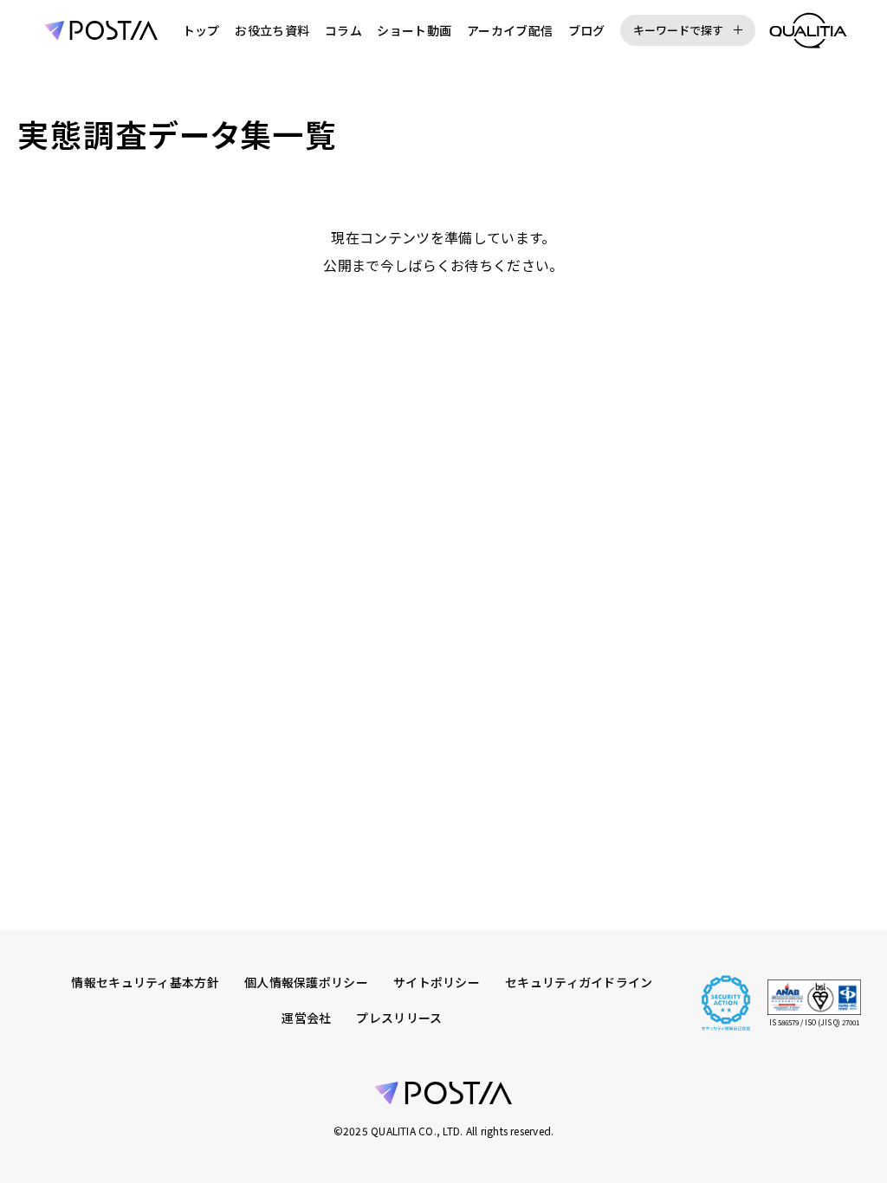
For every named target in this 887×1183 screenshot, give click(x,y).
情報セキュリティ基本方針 (145, 982)
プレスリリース (399, 1017)
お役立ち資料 (272, 30)
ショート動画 (414, 30)
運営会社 (306, 1017)
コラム (343, 30)
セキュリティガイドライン (579, 982)
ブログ (586, 30)
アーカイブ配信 (510, 30)
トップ (201, 30)
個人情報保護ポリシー (306, 982)
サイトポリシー (436, 982)
